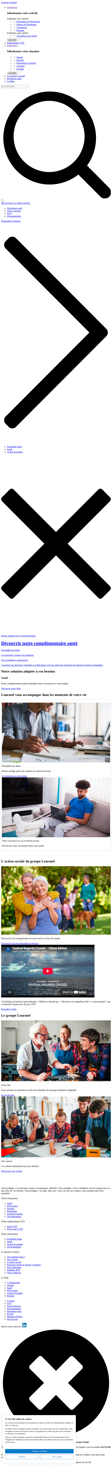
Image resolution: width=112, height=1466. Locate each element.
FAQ (9, 1303)
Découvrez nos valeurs (11, 1171)
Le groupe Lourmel (16, 76)
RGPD (10, 1314)
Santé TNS (12, 1226)
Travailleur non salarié (26, 36)
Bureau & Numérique (26, 24)
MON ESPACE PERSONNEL (15, 203)
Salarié (19, 57)
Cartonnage (21, 27)
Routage (20, 30)
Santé (9, 449)
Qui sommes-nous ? (16, 1257)
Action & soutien (15, 452)
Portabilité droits (14, 446)
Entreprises (12, 7)
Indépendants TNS (15, 43)
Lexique (11, 1301)
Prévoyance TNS (15, 1229)
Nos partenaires (14, 1267)
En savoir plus (7, 1095)
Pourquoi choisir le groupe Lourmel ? (24, 1265)
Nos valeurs (12, 1259)
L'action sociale (14, 1262)
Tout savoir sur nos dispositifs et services (19, 943)
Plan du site (12, 1319)
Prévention (12, 1211)
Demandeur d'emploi (26, 63)
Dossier (10, 1285)
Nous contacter (14, 1272)
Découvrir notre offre (11, 688)
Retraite (10, 1208)
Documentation (14, 1216)
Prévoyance (12, 1206)
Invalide (20, 69)
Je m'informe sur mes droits (14, 776)
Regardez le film (8, 1009)
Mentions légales (14, 1316)
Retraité (20, 60)
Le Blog (11, 81)
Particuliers (12, 45)
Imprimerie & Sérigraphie (28, 21)
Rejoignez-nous (14, 78)
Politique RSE (13, 1270)
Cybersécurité (13, 1282)
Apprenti (20, 66)
